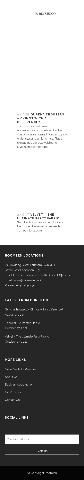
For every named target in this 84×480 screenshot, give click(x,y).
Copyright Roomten (44, 473)
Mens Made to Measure (20, 369)
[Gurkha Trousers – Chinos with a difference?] (42, 68)
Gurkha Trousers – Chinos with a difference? (40, 118)
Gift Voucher (13, 392)
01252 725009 (45, 13)
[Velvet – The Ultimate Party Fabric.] (42, 184)
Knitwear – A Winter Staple (22, 323)
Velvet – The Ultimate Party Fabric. (27, 336)
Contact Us (12, 400)
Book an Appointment (19, 384)
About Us (11, 377)
